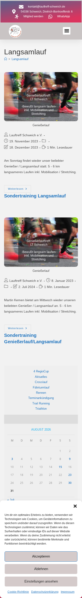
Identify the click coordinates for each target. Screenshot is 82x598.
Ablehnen (41, 569)
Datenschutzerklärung (45, 591)
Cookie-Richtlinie (18, 591)
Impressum (67, 591)
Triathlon (41, 408)
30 (70, 483)
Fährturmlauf (41, 387)
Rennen (41, 392)
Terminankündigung (41, 398)
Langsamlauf (20, 59)
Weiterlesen (19, 187)
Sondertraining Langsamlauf (35, 195)
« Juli (10, 500)
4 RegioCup (41, 371)
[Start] (5, 59)
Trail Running (41, 403)
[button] (75, 506)
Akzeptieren (41, 556)
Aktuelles (41, 376)
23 (70, 475)
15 (60, 467)
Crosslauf (41, 382)
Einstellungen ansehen (41, 581)
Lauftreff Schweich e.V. (25, 135)
